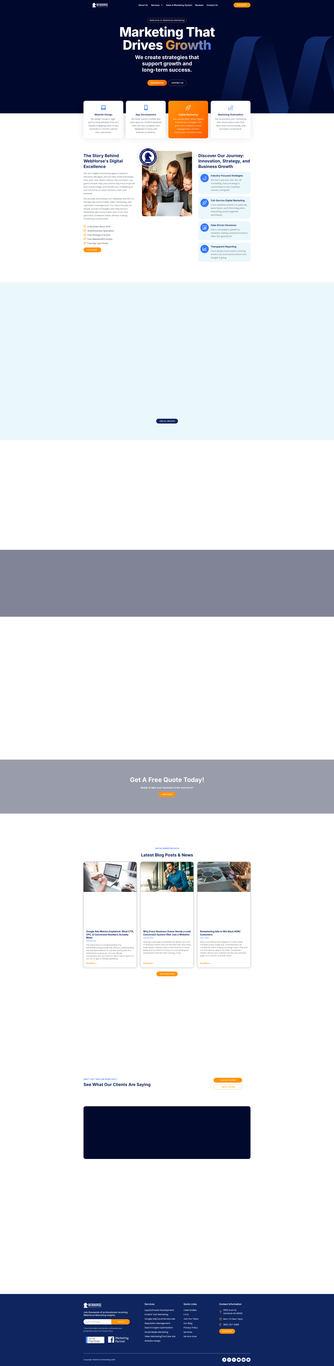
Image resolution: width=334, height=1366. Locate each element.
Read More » (91, 963)
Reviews (199, 5)
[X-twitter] (234, 1360)
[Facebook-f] (224, 1360)
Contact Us (212, 5)
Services (155, 5)
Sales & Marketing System (179, 5)
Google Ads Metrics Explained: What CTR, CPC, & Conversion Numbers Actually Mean (110, 934)
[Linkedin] (248, 1360)
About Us (143, 5)
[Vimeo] (243, 1360)
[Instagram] (229, 1360)
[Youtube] (239, 1360)
